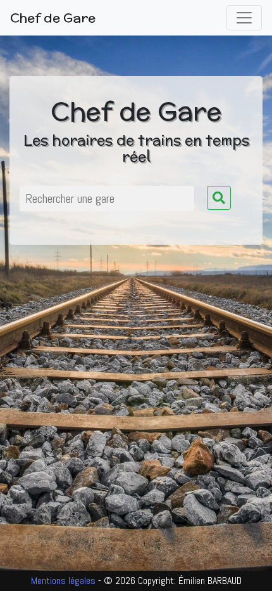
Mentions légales (64, 580)
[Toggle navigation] (244, 17)
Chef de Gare (53, 17)
